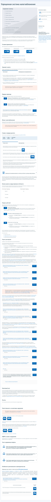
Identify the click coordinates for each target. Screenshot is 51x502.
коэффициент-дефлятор (21, 55)
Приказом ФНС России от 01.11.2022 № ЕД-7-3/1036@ (14, 299)
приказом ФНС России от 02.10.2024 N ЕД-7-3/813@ (10, 347)
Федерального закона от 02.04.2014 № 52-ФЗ (11, 80)
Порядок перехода (9, 15)
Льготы (7, 25)
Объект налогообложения (10, 17)
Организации (5, 71)
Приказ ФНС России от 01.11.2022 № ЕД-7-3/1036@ (10, 303)
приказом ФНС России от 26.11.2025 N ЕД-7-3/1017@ (15, 343)
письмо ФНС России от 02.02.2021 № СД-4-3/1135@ (22, 292)
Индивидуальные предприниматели (25, 71)
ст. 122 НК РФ (14, 433)
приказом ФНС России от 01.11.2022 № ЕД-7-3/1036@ (12, 324)
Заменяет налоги (8, 13)
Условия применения (9, 11)
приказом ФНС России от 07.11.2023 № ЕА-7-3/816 (14, 396)
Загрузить (34, 265)
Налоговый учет (8, 23)
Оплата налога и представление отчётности (12, 21)
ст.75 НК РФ (24, 426)
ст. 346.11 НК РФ (29, 79)
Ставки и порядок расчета (10, 19)
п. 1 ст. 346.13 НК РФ (25, 105)
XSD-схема (4, 368)
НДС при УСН (41, 27)
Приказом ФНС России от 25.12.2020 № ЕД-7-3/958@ (17, 260)
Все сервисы (40, 21)
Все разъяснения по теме (42, 41)
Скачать (34, 110)
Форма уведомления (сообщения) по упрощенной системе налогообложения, (15, 109)
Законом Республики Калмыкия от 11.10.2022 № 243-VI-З (12, 471)
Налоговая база (21, 143)
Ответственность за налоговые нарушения (12, 27)
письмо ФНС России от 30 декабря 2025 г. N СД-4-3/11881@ (27, 347)
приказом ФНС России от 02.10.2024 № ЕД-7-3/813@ (21, 327)
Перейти (34, 303)
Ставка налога (5, 143)
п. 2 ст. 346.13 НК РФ (30, 99)
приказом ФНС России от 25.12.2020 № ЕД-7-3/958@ (27, 323)
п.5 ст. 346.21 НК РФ (12, 210)
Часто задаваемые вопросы (10, 29)
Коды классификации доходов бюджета (11, 381)
